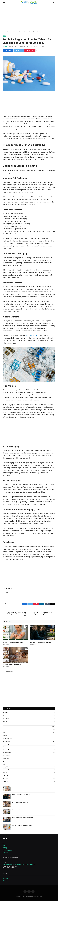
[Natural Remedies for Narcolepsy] (6, 811)
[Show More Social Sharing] (36, 50)
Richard (6, 46)
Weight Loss (5, 781)
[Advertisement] (29, 18)
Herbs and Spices (7, 744)
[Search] (54, 2)
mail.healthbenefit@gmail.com (27, 864)
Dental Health (6, 718)
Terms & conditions (7, 850)
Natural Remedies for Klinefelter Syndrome (22, 817)
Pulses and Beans (7, 769)
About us (5, 845)
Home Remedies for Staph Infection (13, 642)
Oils (3, 761)
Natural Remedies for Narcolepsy (20, 810)
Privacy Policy (6, 849)
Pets (4, 764)
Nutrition (5, 880)
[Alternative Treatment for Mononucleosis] (6, 827)
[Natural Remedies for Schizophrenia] (42, 632)
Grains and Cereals (7, 738)
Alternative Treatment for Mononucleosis (22, 825)
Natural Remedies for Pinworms (12, 664)
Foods (4, 729)
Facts (4, 35)
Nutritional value (6, 755)
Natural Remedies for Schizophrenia (40, 642)
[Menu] (4, 2)
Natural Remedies (7, 752)
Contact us (5, 847)
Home (4, 843)
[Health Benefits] (29, 2)
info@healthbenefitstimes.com (11, 864)
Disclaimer (5, 852)
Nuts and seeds (6, 758)
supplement (5, 775)
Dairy (4, 715)
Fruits (4, 732)
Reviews (5, 772)
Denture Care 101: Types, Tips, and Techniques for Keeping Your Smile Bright (16, 614)
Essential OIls (6, 724)
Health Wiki (5, 878)
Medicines (5, 747)
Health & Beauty (6, 741)
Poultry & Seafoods (7, 767)
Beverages (5, 712)
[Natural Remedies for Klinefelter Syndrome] (6, 819)
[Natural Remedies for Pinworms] (15, 655)
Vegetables (5, 778)
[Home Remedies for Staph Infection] (15, 632)
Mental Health (6, 749)
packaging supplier (31, 335)
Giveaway (5, 735)
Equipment (5, 721)
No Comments (34, 46)
